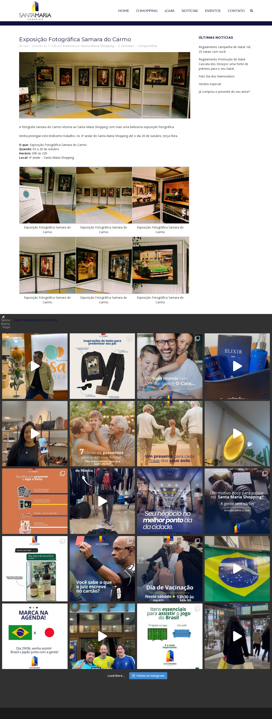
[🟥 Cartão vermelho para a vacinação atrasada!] (102, 569)
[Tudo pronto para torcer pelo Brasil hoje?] (170, 636)
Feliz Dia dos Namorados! (216, 76)
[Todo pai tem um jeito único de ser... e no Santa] (170, 366)
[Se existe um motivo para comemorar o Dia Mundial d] (237, 501)
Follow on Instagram (150, 676)
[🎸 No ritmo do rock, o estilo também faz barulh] (102, 501)
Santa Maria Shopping (97, 46)
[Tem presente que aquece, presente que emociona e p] (102, 433)
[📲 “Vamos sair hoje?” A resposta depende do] (35, 569)
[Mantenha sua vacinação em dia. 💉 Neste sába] (170, 569)
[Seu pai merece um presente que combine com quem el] (237, 366)
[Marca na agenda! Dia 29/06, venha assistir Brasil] (35, 636)
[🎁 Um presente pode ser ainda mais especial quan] (35, 501)
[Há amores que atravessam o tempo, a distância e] (35, 433)
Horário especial (210, 84)
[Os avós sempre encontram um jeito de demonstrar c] (170, 433)
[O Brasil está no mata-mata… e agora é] (102, 636)
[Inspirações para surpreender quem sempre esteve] (102, 366)
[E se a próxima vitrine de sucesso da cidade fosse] (170, 501)
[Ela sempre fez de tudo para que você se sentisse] (237, 433)
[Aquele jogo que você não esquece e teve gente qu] (237, 569)
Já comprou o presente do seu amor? (224, 92)
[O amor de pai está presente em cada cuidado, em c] (35, 366)
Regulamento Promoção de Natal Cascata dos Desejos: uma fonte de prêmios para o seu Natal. (223, 64)
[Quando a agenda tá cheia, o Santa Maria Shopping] (237, 636)
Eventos (69, 46)
